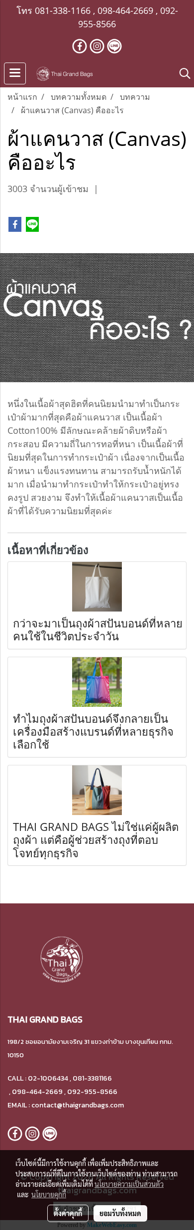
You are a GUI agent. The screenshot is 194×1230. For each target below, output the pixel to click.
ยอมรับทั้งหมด (120, 1213)
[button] (182, 73)
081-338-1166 (63, 10)
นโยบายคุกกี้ (48, 1194)
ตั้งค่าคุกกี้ (68, 1213)
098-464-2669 (125, 10)
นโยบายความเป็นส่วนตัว (129, 1183)
